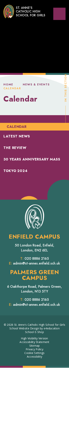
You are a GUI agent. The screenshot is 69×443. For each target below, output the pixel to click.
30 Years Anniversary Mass (31, 159)
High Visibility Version (34, 338)
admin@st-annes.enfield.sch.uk (36, 263)
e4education (52, 328)
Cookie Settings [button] (34, 353)
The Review (14, 147)
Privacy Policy (34, 349)
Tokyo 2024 (15, 170)
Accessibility (34, 356)
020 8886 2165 (37, 258)
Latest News (16, 136)
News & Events (36, 84)
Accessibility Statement (34, 342)
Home (8, 84)
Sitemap (34, 345)
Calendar (12, 88)
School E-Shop (34, 332)
